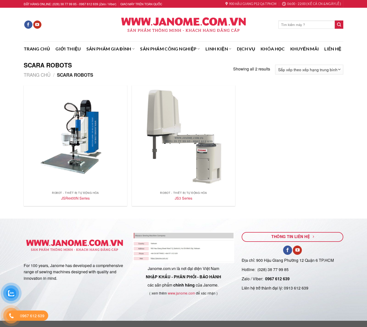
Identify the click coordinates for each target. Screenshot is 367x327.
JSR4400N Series (75, 198)
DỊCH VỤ (246, 48)
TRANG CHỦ (37, 48)
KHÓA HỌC (273, 48)
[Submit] (339, 24)
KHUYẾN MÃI (304, 48)
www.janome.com (181, 293)
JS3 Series (183, 198)
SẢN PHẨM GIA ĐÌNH (108, 48)
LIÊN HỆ (332, 48)
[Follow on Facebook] (28, 24)
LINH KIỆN (216, 48)
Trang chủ (37, 74)
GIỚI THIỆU (68, 48)
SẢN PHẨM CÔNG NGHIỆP (168, 48)
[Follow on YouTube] (37, 24)
